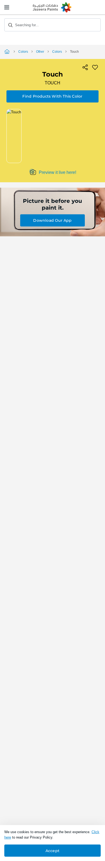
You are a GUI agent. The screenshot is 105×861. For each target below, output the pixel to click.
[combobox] (52, 24)
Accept (53, 850)
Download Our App (52, 220)
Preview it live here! (57, 172)
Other (40, 52)
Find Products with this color (52, 96)
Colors (23, 52)
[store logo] (52, 7)
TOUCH (52, 83)
